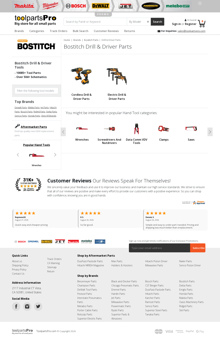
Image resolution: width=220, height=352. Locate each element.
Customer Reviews (106, 31)
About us (17, 261)
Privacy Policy (19, 269)
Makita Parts (34, 107)
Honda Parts (34, 115)
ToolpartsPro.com (46, 331)
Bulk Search (80, 31)
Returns (129, 31)
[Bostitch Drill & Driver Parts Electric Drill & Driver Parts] (116, 75)
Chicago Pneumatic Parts (125, 285)
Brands (19, 31)
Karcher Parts (152, 298)
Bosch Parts (26, 111)
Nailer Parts (185, 261)
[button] (18, 155)
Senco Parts (21, 115)
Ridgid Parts (39, 111)
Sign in (176, 24)
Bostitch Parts (91, 39)
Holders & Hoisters (122, 265)
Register (190, 24)
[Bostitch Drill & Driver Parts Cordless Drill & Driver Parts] (81, 75)
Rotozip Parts (84, 314)
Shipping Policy (20, 265)
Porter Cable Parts (87, 310)
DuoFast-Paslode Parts (90, 261)
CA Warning (53, 263)
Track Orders (58, 31)
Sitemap (52, 267)
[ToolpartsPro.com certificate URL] (193, 202)
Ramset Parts (152, 302)
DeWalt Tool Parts (87, 289)
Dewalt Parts (21, 107)
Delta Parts (51, 111)
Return (50, 271)
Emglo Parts (185, 289)
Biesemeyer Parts (87, 281)
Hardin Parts (118, 293)
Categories (36, 31)
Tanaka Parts (152, 314)
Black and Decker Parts (124, 281)
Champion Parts (86, 285)
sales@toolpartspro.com (191, 31)
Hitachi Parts (152, 293)
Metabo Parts (84, 306)
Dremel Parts (118, 289)
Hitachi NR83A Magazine (90, 265)
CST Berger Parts (154, 285)
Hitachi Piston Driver (156, 261)
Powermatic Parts (121, 306)
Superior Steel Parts (156, 310)
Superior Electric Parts (89, 318)
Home (67, 39)
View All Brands (48, 115)
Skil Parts (184, 310)
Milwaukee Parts (154, 265)
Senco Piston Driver (190, 265)
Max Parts (116, 261)
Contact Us (18, 273)
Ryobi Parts (117, 310)
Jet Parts (45, 107)
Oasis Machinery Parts (191, 302)
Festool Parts (84, 293)
